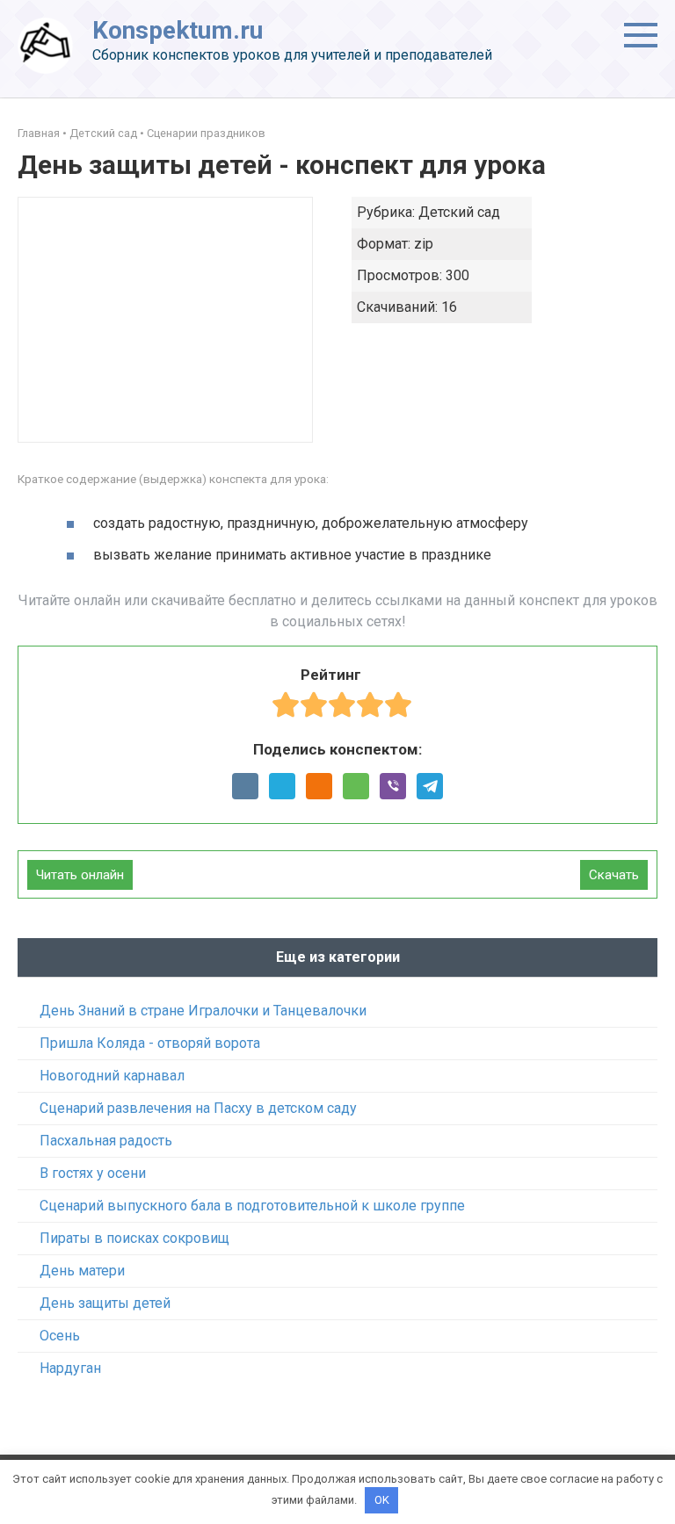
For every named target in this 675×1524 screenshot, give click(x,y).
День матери (82, 1270)
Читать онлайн (80, 875)
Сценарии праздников (206, 133)
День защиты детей (105, 1303)
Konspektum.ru (177, 30)
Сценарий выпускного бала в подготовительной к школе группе (252, 1205)
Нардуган (70, 1368)
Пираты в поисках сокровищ (134, 1238)
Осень (60, 1335)
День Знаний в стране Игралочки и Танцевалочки (203, 1010)
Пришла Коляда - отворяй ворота (150, 1043)
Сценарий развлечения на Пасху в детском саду (198, 1108)
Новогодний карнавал (112, 1075)
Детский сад (103, 133)
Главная (39, 133)
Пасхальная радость (106, 1140)
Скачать (614, 875)
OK (381, 1499)
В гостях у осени (93, 1173)
